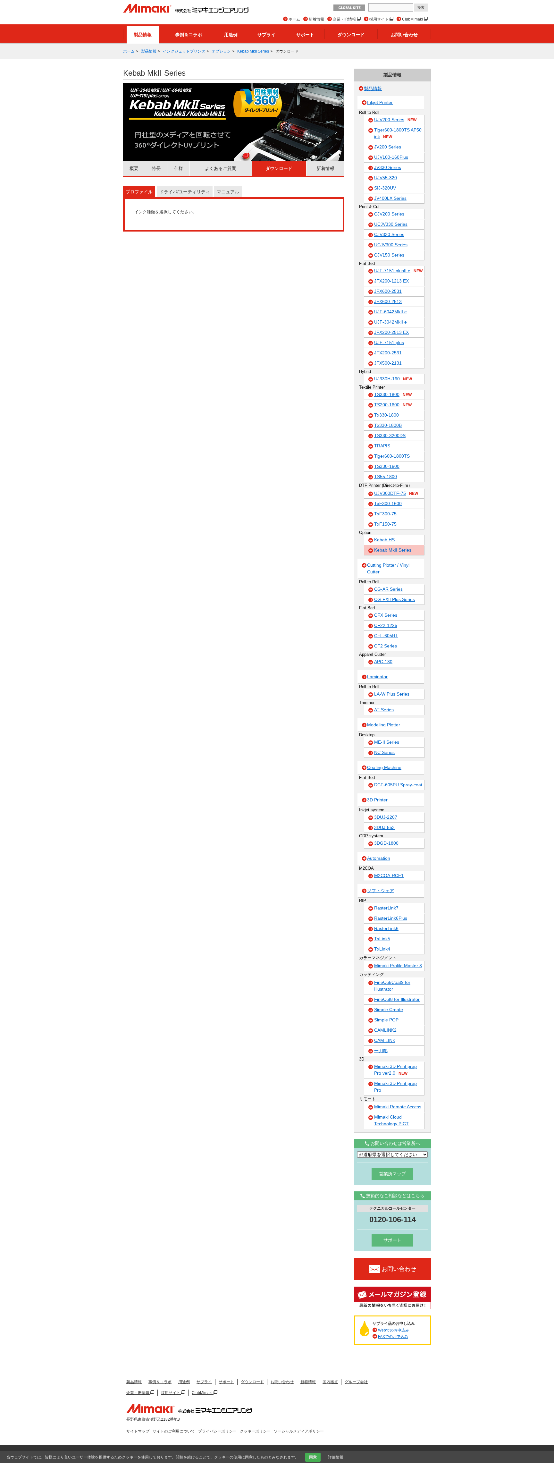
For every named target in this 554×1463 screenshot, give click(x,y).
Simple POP (386, 1019)
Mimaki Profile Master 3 (398, 965)
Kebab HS (384, 539)
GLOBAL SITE (349, 8)
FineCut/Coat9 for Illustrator (392, 986)
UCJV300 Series (390, 244)
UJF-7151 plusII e (398, 270)
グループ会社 (356, 1382)
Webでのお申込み (393, 1330)
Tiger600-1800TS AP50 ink (398, 133)
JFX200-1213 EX (391, 280)
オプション (221, 51)
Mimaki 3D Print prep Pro (395, 1087)
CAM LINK (384, 1040)
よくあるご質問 (220, 168)
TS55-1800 (385, 476)
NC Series (384, 752)
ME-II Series (386, 742)
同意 (313, 1457)
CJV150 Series (389, 255)
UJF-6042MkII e (390, 311)
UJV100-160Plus (391, 157)
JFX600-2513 (388, 301)
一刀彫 (381, 1050)
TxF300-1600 (388, 503)
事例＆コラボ (188, 34)
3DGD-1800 (386, 843)
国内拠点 (330, 1382)
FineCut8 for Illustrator (397, 999)
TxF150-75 (385, 524)
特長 (156, 168)
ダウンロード (351, 34)
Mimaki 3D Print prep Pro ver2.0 (395, 1070)
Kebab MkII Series (253, 51)
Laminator (377, 676)
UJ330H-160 (393, 378)
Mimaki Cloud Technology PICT (391, 1120)
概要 (134, 168)
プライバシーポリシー (217, 1431)
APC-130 (383, 661)
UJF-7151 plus (389, 342)
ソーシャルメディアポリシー (299, 1431)
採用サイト (379, 19)
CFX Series (385, 615)
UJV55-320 (385, 177)
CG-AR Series (388, 589)
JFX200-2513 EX (391, 332)
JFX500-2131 (388, 363)
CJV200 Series (389, 213)
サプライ (266, 34)
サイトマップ (137, 1431)
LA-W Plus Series (391, 694)
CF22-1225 (385, 625)
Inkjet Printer (380, 102)
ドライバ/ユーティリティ (184, 191)
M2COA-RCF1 (389, 875)
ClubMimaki (413, 19)
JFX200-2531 (388, 352)
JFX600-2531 (388, 291)
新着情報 (316, 19)
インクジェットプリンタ (184, 51)
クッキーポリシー (255, 1431)
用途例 (231, 34)
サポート (305, 34)
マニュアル (228, 191)
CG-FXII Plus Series (394, 599)
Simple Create (388, 1009)
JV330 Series (387, 167)
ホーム (294, 19)
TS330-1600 (386, 466)
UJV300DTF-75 (396, 493)
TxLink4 (382, 948)
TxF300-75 (385, 513)
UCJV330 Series (390, 224)
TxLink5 (382, 938)
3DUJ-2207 (385, 817)
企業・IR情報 (345, 19)
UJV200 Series (395, 119)
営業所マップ (392, 1173)
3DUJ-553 (384, 827)
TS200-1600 (393, 404)
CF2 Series (385, 645)
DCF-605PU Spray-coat (398, 784)
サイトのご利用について (174, 1431)
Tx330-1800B (388, 425)
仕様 (178, 168)
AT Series (384, 709)
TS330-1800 (393, 394)
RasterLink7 (386, 907)
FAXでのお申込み (393, 1336)
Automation (378, 858)
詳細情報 (335, 1457)
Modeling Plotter (383, 724)
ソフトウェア (380, 890)
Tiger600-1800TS (392, 456)
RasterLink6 (386, 928)
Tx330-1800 (386, 415)
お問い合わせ (404, 34)
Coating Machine (384, 767)
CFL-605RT (386, 635)
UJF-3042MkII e (390, 322)
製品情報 (143, 34)
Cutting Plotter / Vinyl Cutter (388, 568)
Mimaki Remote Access (397, 1106)
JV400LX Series (390, 198)
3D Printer (377, 799)
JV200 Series (387, 146)
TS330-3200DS (390, 435)
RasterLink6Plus (390, 918)
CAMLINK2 (385, 1030)
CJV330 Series (389, 234)
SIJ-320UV (385, 187)
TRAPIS (382, 445)
